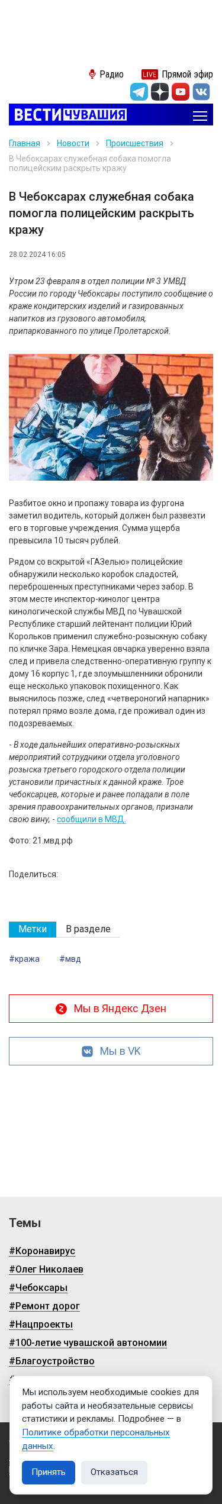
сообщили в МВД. (91, 819)
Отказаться (114, 1472)
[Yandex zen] (160, 92)
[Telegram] (139, 92)
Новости (73, 143)
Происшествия (134, 143)
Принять (48, 1472)
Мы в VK (120, 1051)
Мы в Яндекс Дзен (120, 1008)
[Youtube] (180, 92)
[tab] (32, 930)
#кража (24, 959)
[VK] (201, 92)
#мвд (70, 959)
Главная (24, 143)
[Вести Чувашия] (68, 116)
